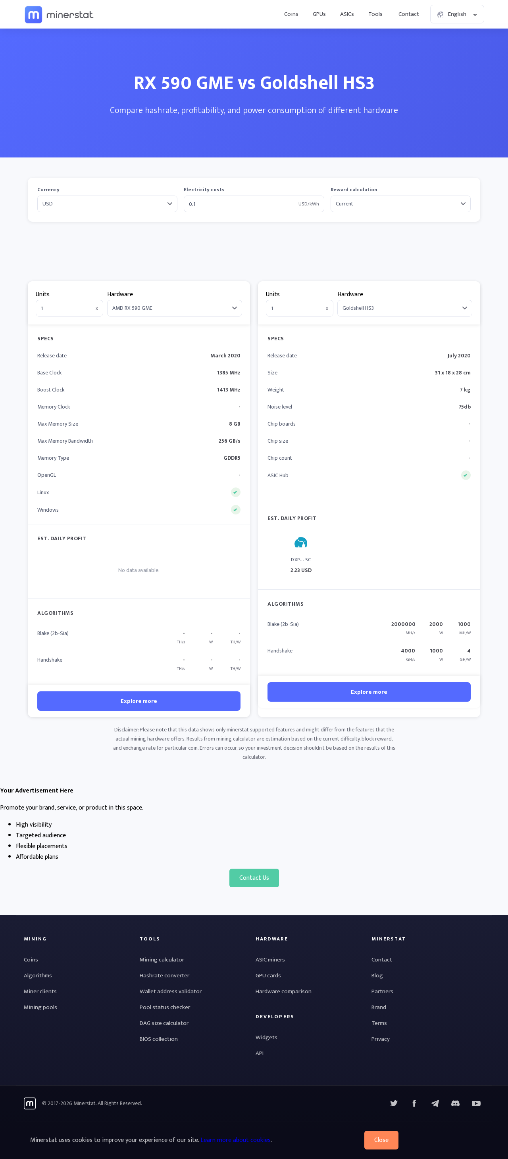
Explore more (139, 701)
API (260, 1053)
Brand (378, 1007)
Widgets (266, 1037)
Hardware (120, 294)
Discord (476, 1103)
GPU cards (268, 976)
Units (43, 294)
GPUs (319, 14)
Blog (377, 976)
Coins (291, 14)
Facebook (414, 1103)
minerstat (59, 14)
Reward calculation (354, 189)
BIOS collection (159, 1039)
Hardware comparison (284, 991)
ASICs (347, 14)
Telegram (435, 1103)
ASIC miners (270, 960)
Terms (379, 1023)
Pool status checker (165, 1007)
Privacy (380, 1039)
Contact (408, 14)
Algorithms (38, 976)
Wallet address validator (171, 991)
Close (381, 1140)
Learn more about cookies (235, 1140)
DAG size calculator (164, 1023)
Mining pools (40, 1007)
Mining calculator (162, 960)
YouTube (456, 1103)
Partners (382, 991)
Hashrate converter (164, 976)
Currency (48, 189)
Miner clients (40, 991)
